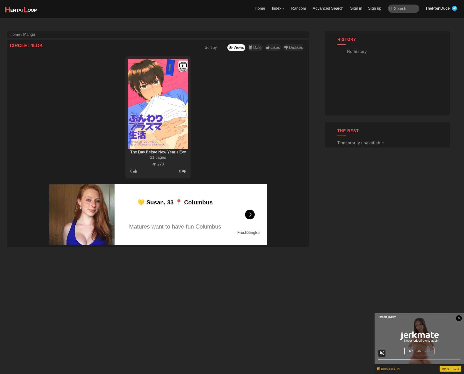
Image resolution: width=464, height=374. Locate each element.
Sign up (374, 8)
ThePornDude (437, 8)
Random (298, 8)
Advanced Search (328, 8)
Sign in (356, 8)
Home (260, 8)
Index (276, 8)
